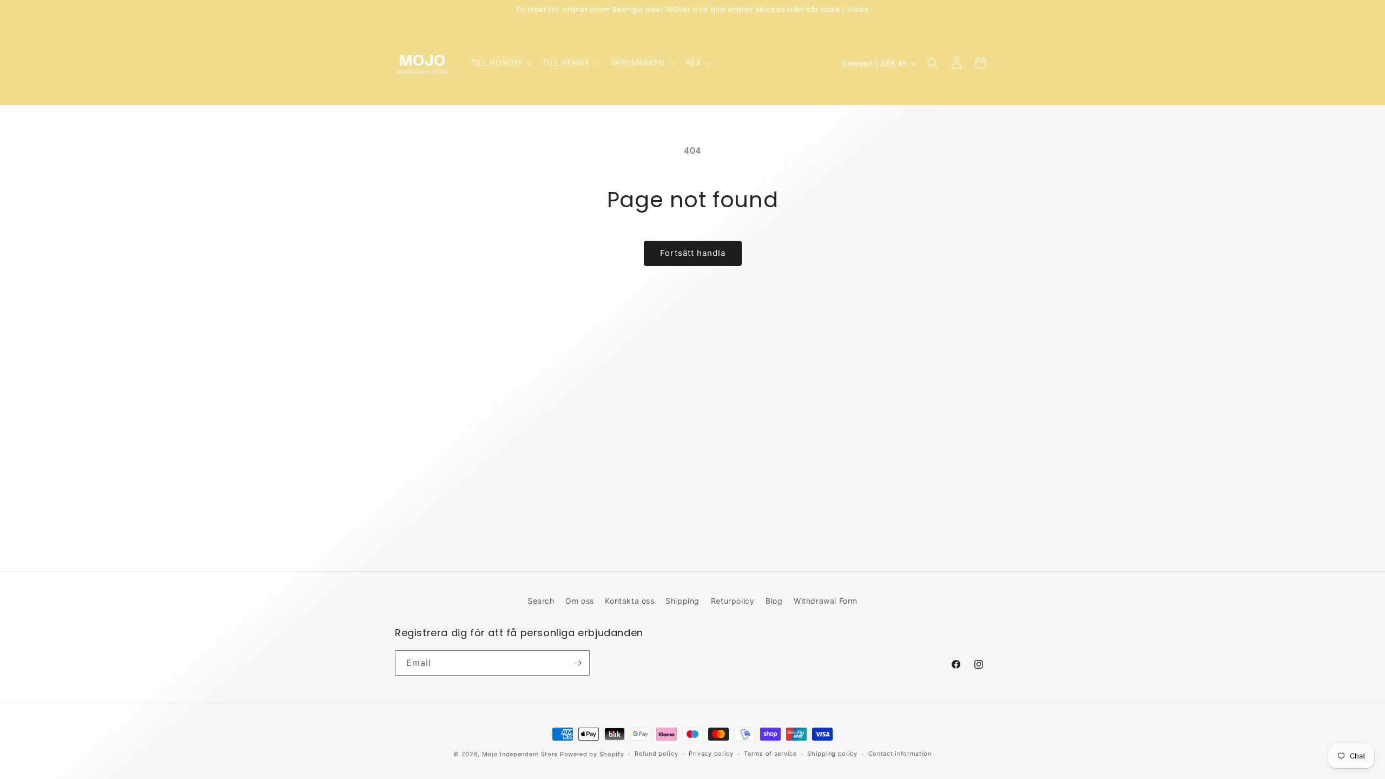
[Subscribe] (577, 663)
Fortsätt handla (693, 253)
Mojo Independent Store (520, 754)
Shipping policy (832, 753)
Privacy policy (711, 753)
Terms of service (770, 753)
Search (541, 600)
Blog (774, 600)
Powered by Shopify (592, 754)
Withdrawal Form (826, 600)
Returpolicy (733, 600)
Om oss (579, 600)
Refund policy (656, 753)
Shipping (682, 600)
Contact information (900, 753)
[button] (500, 62)
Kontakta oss (629, 600)
